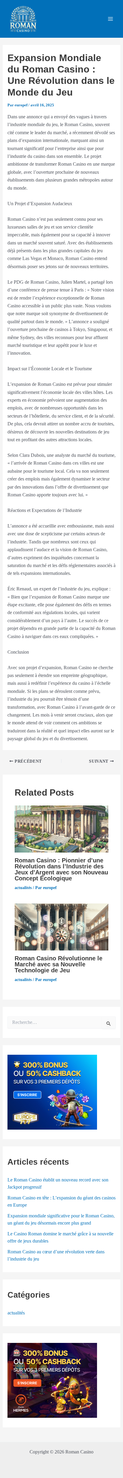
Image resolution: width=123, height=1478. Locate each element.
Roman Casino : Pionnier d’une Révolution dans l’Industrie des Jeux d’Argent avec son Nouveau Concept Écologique (61, 869)
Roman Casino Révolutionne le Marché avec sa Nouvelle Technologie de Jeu (58, 964)
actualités (23, 887)
